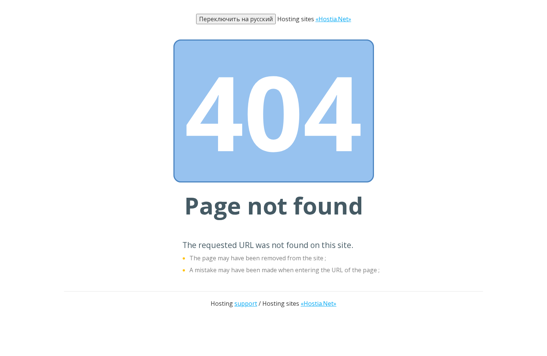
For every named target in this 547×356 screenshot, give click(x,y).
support (245, 303)
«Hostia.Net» (333, 19)
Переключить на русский (236, 19)
